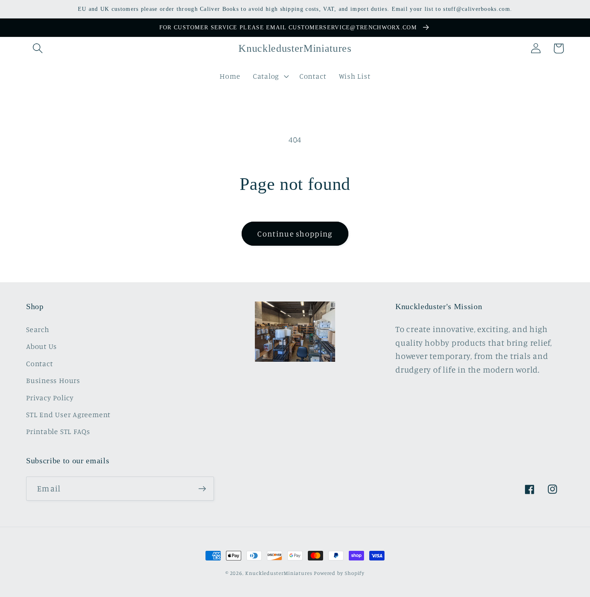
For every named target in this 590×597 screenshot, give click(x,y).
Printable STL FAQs (58, 431)
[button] (37, 48)
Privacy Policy (50, 397)
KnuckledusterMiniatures (278, 573)
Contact (39, 363)
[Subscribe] (202, 489)
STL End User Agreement (68, 414)
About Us (41, 346)
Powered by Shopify (339, 573)
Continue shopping (294, 233)
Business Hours (53, 380)
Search (37, 329)
